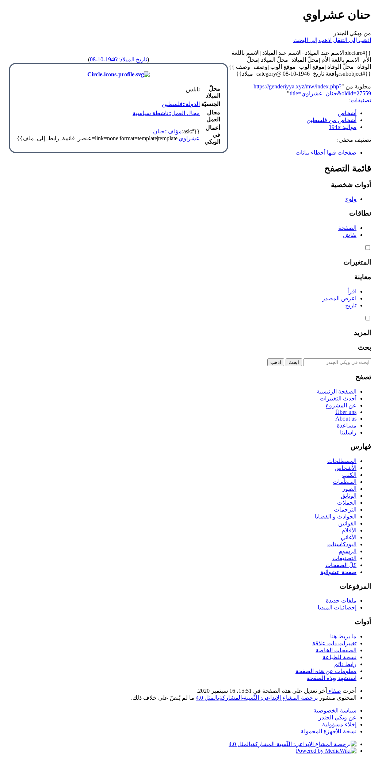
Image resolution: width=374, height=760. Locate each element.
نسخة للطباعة (339, 657)
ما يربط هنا (343, 636)
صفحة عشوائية (338, 572)
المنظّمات (344, 482)
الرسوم (347, 551)
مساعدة (346, 425)
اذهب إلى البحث (312, 40)
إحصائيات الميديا (337, 607)
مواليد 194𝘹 (342, 127)
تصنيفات (361, 100)
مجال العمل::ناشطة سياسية (166, 113)
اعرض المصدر (339, 298)
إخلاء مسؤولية (339, 724)
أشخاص (347, 113)
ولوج (350, 199)
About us (345, 418)
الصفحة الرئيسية (336, 391)
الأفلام (348, 530)
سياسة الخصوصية (334, 710)
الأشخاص (345, 468)
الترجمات (345, 509)
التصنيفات (344, 558)
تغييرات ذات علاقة (334, 643)
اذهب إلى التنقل (352, 40)
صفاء (334, 691)
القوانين (347, 523)
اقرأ (351, 291)
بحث (364, 347)
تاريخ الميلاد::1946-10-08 (118, 59)
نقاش (349, 235)
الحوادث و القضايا (335, 516)
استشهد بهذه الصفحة (331, 678)
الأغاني (348, 537)
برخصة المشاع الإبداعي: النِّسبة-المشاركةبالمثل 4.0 (257, 698)
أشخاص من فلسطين (331, 120)
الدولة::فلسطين (181, 104)
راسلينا (348, 432)
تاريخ (350, 305)
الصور (349, 489)
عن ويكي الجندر (337, 717)
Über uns (345, 412)
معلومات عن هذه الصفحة (325, 671)
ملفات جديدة (341, 600)
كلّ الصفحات (340, 565)
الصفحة (347, 228)
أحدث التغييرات (338, 398)
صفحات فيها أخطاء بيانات (325, 152)
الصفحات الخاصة (336, 650)
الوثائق (348, 496)
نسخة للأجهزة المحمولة (328, 731)
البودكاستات (341, 544)
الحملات (346, 502)
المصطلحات (341, 461)
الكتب (349, 475)
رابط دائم (345, 664)
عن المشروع (340, 405)
